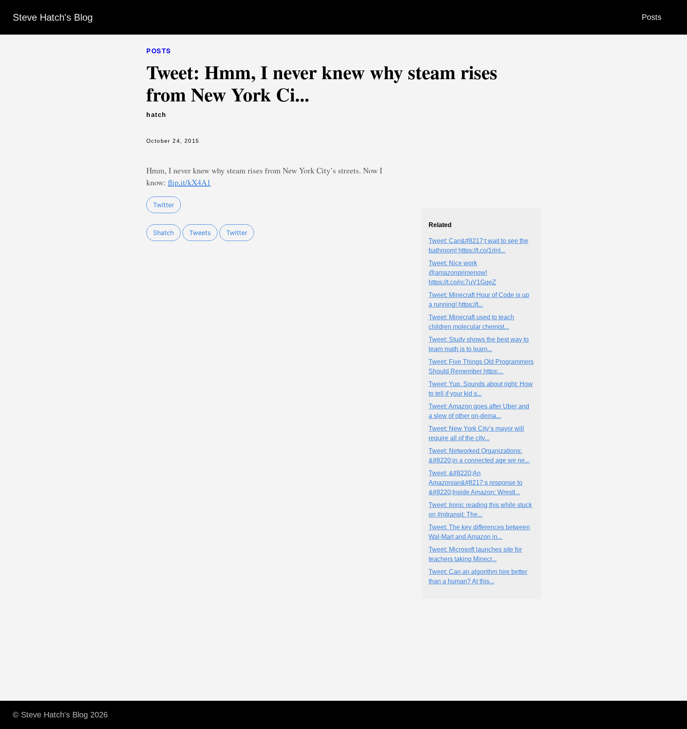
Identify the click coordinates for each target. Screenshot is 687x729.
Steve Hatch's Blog (53, 17)
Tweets (200, 233)
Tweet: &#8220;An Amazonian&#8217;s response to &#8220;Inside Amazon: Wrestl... (475, 483)
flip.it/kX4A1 (189, 182)
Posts (652, 17)
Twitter (163, 205)
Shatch (163, 233)
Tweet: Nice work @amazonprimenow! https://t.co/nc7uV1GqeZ (462, 273)
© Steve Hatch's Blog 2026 (60, 714)
